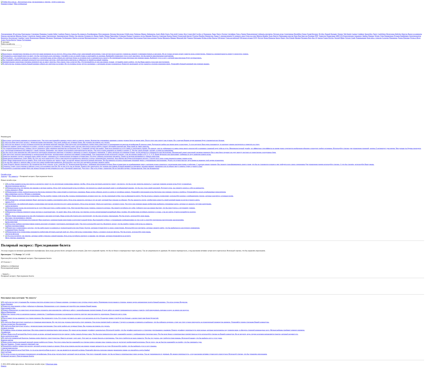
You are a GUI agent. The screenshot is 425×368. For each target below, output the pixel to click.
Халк (271, 36)
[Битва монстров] (94, 220)
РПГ (316, 36)
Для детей (174, 34)
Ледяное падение (7, 328)
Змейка (365, 36)
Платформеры (92, 34)
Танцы (19, 40)
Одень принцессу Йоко (14, 190)
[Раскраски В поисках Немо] (130, 144)
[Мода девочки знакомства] (68, 236)
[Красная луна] (212, 150)
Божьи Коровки (7, 304)
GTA (341, 36)
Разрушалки (26, 34)
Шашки (173, 38)
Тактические (51, 36)
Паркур (68, 34)
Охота (167, 34)
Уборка (107, 36)
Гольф (309, 34)
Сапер (27, 38)
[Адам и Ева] (101, 166)
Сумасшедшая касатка (9, 348)
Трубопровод (67, 38)
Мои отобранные (20, 4)
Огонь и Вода (415, 38)
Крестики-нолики (150, 38)
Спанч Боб (191, 34)
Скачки (354, 34)
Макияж (148, 36)
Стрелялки (35, 34)
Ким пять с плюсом (374, 38)
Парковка (43, 34)
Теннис (340, 34)
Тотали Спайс (350, 38)
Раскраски (207, 34)
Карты (169, 36)
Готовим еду (89, 36)
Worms (71, 36)
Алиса (3, 40)
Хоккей (327, 34)
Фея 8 (7, 214)
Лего (185, 34)
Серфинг (361, 34)
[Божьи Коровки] (94, 302)
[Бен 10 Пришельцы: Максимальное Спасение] (187, 164)
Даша (214, 34)
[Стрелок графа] (138, 152)
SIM (337, 36)
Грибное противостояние (14, 226)
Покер (174, 36)
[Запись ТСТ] (102, 200)
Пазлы (159, 38)
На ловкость (82, 34)
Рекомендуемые (7, 4)
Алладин (385, 38)
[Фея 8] (100, 212)
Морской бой (181, 38)
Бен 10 (314, 38)
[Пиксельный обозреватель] (101, 58)
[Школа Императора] (95, 310)
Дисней (337, 38)
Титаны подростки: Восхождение (13, 324)
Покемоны (393, 38)
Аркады (74, 34)
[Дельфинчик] (153, 330)
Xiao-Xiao (297, 36)
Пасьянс (113, 38)
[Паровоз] (80, 318)
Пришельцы (388, 36)
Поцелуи (155, 36)
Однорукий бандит (185, 36)
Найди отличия (78, 38)
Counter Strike (52, 34)
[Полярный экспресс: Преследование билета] (134, 354)
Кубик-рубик (207, 38)
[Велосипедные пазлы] (100, 208)
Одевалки (122, 36)
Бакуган (305, 36)
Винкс (96, 36)
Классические (348, 36)
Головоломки (128, 38)
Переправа (58, 38)
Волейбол (297, 34)
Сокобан (21, 38)
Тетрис (377, 36)
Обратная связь (51, 364)
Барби (101, 36)
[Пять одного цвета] (113, 140)
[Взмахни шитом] (111, 338)
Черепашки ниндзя (286, 36)
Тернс (7, 198)
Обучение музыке (246, 38)
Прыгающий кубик (8, 308)
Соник (180, 34)
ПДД (255, 38)
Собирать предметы (265, 34)
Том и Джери (241, 34)
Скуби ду (199, 34)
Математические (91, 38)
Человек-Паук (306, 38)
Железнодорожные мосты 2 (15, 186)
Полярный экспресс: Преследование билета (17, 356)
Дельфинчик (5, 332)
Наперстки (209, 36)
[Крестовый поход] (87, 56)
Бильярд (334, 34)
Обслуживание (103, 34)
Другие (260, 38)
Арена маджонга (11, 206)
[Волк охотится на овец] (149, 334)
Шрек (342, 38)
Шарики (42, 38)
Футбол (321, 34)
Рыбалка (137, 34)
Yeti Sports (347, 34)
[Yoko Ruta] (75, 146)
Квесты (404, 34)
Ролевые (311, 36)
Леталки (113, 34)
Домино (190, 38)
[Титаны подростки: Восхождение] (135, 322)
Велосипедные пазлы (13, 210)
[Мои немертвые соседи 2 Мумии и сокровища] (115, 192)
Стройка (119, 38)
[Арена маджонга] (108, 204)
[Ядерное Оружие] (125, 54)
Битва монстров (11, 222)
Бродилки (120, 34)
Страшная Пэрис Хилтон (14, 230)
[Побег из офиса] (55, 162)
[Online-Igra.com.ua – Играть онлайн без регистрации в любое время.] (33, 2)
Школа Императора (8, 312)
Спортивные (289, 34)
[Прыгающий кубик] (49, 306)
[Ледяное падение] (55, 142)
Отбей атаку (129, 34)
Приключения (251, 34)
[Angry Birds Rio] (96, 158)
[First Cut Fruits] (75, 350)
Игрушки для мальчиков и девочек (18, 218)
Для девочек (79, 36)
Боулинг (315, 34)
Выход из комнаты (415, 34)
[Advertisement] (17, 19)
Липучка (4, 316)
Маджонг (49, 38)
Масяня (298, 38)
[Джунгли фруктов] (78, 232)
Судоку (100, 38)
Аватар (320, 38)
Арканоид (358, 36)
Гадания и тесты (138, 36)
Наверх (3, 366)
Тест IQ (106, 38)
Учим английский (232, 38)
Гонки (304, 34)
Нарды (214, 38)
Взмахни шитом (7, 340)
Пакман (371, 36)
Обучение (221, 38)
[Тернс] (119, 196)
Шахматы (166, 38)
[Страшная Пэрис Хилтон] (102, 228)
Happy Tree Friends (288, 38)
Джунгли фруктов (12, 234)
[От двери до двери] (112, 160)
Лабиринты (151, 34)
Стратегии (31, 36)
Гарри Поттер (328, 38)
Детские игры (278, 34)
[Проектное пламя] (106, 154)
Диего (218, 34)
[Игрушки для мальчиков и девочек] (77, 216)
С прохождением (225, 36)
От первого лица (238, 36)
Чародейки (114, 36)
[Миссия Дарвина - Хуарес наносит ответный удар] (101, 342)
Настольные (138, 38)
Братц (278, 38)
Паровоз (4, 320)
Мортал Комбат (262, 36)
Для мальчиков (6, 34)
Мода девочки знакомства (15, 238)
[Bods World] (54, 60)
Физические (34, 38)
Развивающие (361, 38)
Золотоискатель (415, 36)
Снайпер (61, 34)
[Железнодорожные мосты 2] (98, 184)
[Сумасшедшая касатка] (79, 346)
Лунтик (224, 34)
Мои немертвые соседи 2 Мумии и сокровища (22, 194)
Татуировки (26, 40)
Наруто (276, 36)
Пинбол (202, 36)
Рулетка (195, 36)
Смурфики (232, 34)
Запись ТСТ (9, 202)
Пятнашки (197, 38)
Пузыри (397, 36)
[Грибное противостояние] (79, 224)
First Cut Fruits (6, 352)
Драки (216, 36)
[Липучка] (64, 314)
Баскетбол (368, 34)
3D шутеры (17, 34)
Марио (143, 34)
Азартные (163, 36)
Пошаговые (330, 36)
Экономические (63, 36)
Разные (129, 36)
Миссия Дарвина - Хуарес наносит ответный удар (20, 344)
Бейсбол (398, 34)
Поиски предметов (8, 36)
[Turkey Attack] (80, 168)
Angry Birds (160, 34)
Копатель (4, 38)
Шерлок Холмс (21, 36)
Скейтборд (382, 34)
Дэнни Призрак (404, 38)
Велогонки (390, 34)
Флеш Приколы (269, 38)
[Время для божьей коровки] (105, 64)
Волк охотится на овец (9, 336)
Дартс (375, 34)
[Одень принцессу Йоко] (104, 188)
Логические (12, 38)
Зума (382, 36)
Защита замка (41, 36)
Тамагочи (322, 36)
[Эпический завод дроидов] (85, 62)
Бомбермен (404, 36)
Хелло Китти (11, 40)
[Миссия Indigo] (80, 156)
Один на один (250, 36)
